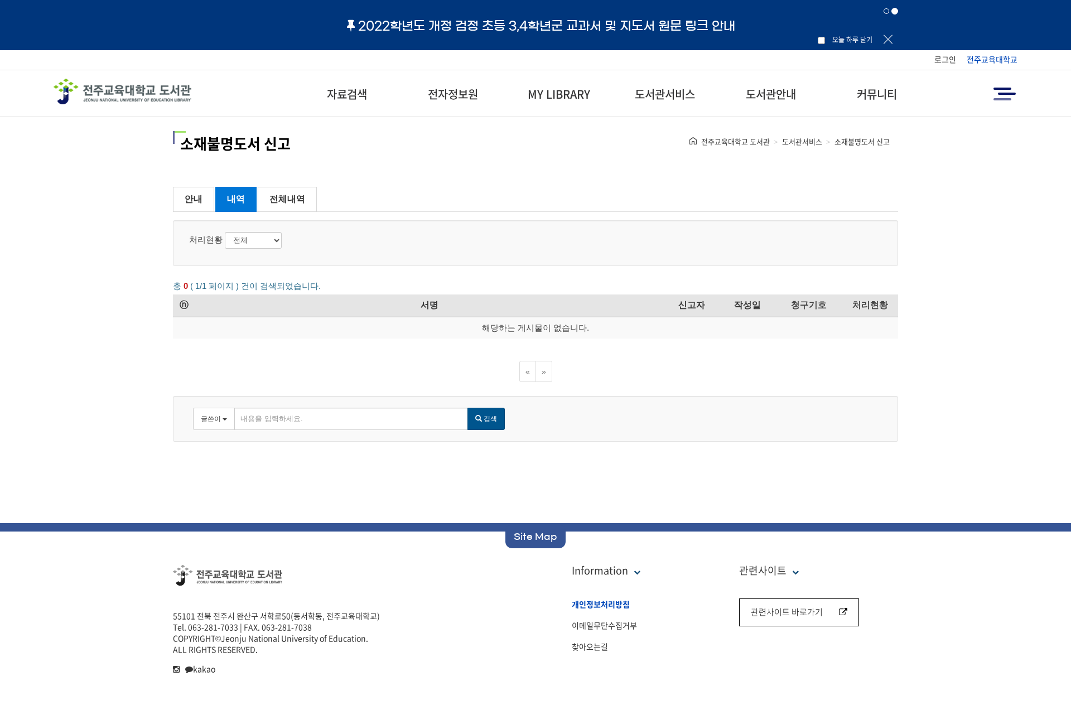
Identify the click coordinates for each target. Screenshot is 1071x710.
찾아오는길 (590, 646)
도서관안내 (771, 94)
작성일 (747, 305)
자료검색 (347, 94)
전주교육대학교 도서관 (735, 141)
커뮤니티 (877, 94)
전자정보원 (453, 94)
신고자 (691, 305)
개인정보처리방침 (601, 604)
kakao (204, 668)
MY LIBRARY (559, 94)
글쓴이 (212, 419)
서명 (429, 305)
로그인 (945, 59)
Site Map (535, 536)
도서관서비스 (665, 94)
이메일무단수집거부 (604, 625)
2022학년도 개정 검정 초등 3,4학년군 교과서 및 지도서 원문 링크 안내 (546, 26)
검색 (489, 419)
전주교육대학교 (992, 59)
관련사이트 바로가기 (787, 612)
